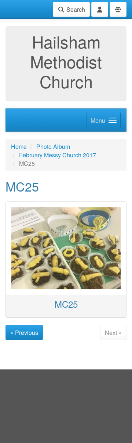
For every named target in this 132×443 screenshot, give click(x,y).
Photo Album (53, 146)
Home (19, 146)
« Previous (24, 332)
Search (75, 9)
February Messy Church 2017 (57, 155)
